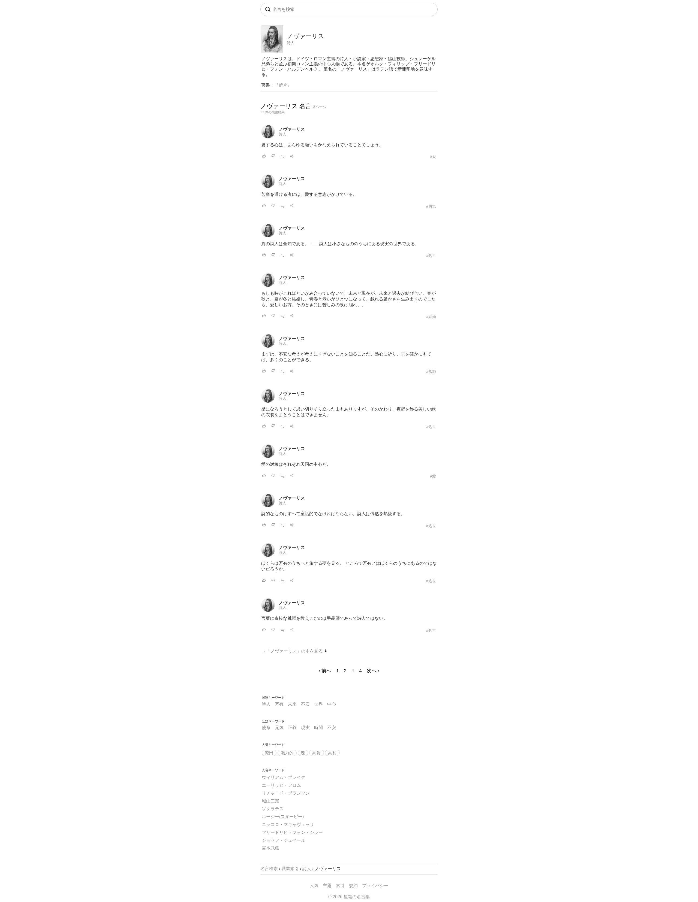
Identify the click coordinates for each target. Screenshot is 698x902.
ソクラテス (273, 808)
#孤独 (431, 371)
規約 (353, 885)
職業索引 (290, 868)
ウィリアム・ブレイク (283, 777)
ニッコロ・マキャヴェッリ (288, 824)
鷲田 (269, 753)
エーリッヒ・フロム (281, 785)
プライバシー (375, 885)
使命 (266, 727)
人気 (314, 885)
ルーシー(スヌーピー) (283, 816)
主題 (327, 885)
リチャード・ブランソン (286, 793)
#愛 (433, 156)
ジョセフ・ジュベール (283, 840)
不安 (305, 704)
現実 (305, 727)
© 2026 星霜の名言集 (349, 896)
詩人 (290, 43)
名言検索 (269, 868)
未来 (292, 704)
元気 (279, 727)
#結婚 (431, 316)
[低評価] (273, 156)
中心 (331, 704)
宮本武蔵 (270, 848)
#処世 (431, 255)
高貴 (316, 753)
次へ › (373, 670)
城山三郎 (270, 801)
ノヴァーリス (292, 129)
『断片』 (283, 85)
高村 (332, 753)
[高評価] (264, 156)
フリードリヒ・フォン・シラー (292, 832)
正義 (292, 727)
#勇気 (431, 206)
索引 (340, 885)
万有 (279, 704)
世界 (318, 704)
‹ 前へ (324, 670)
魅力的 (287, 753)
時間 (318, 727)
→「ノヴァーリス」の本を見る (293, 651)
